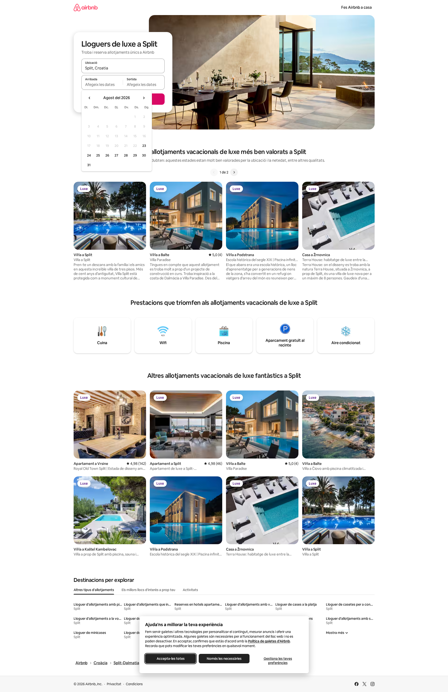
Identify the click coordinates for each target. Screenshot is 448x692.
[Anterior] (214, 172)
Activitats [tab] (190, 590)
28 (126, 155)
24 (89, 155)
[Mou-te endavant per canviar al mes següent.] (143, 98)
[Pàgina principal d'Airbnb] (86, 7)
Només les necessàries (224, 658)
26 (107, 155)
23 (144, 146)
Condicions (134, 684)
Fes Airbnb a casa (356, 7)
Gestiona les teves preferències (277, 660)
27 (116, 155)
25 (98, 155)
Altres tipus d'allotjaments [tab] (94, 590)
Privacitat (114, 684)
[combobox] (123, 68)
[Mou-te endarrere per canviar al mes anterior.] (89, 98)
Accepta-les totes (170, 658)
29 (135, 155)
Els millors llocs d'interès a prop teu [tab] (148, 590)
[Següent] (234, 172)
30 (144, 155)
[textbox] (102, 84)
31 (89, 165)
